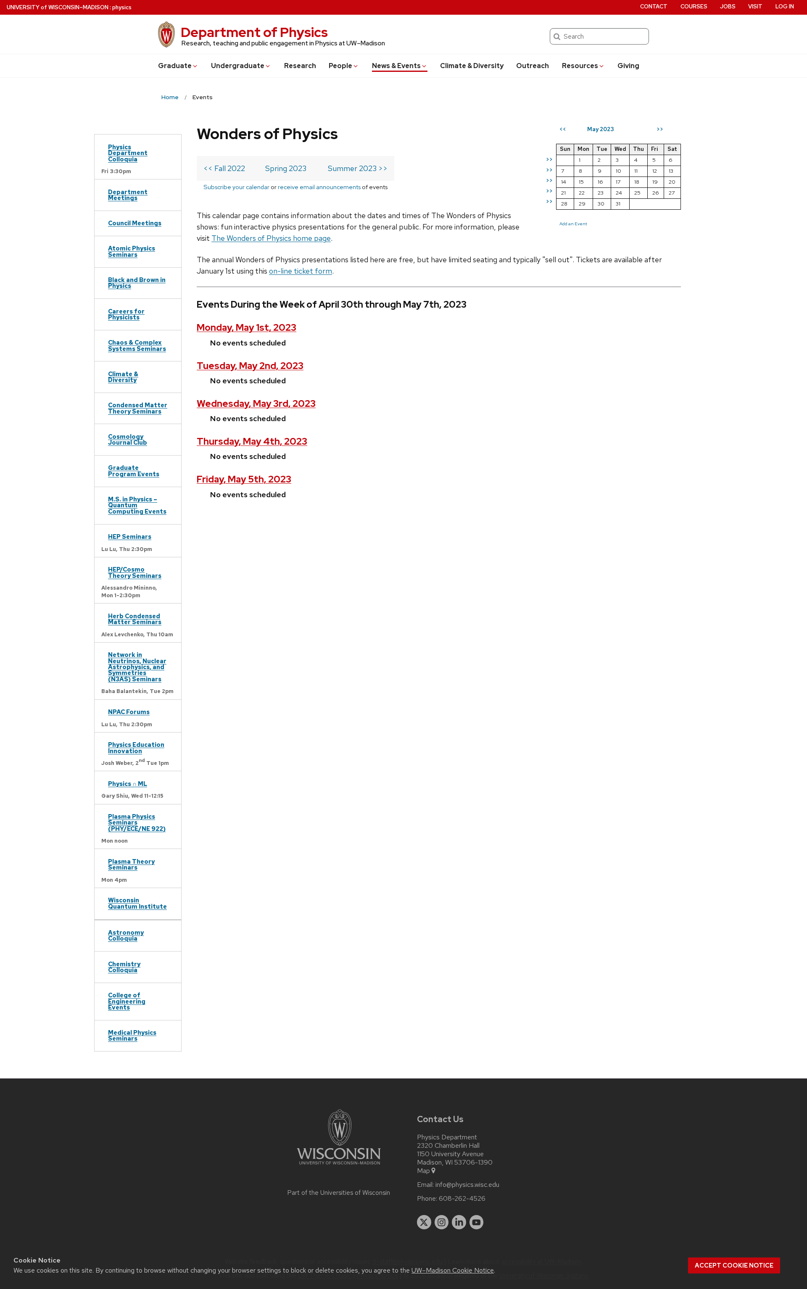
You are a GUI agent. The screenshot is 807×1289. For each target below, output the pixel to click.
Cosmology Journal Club (127, 439)
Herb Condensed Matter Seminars (134, 619)
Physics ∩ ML (127, 784)
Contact (653, 6)
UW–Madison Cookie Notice (452, 1270)
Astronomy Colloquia (126, 935)
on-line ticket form (300, 271)
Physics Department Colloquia (128, 153)
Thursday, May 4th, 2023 (252, 441)
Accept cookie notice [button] (734, 1265)
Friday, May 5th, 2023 (244, 479)
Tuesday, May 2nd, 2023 (250, 366)
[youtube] (476, 1222)
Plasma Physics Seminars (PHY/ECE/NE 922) (137, 822)
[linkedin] (459, 1222)
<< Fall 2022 (224, 168)
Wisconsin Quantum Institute (137, 903)
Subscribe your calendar (236, 187)
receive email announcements (319, 187)
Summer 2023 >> (358, 168)
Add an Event (573, 224)
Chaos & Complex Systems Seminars (137, 345)
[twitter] (424, 1222)
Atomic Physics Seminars (131, 251)
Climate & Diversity (472, 65)
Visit (755, 6)
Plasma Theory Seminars (131, 864)
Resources (580, 65)
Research (300, 65)
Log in (784, 6)
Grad (175, 65)
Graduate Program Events (133, 470)
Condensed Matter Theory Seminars (137, 408)
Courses (693, 6)
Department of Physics (254, 32)
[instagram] (442, 1222)
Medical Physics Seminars (132, 1035)
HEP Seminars (129, 536)
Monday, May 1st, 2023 (246, 328)
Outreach (532, 65)
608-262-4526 (462, 1198)
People (340, 65)
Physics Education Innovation (136, 747)
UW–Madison (57, 7)
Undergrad (237, 65)
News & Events (396, 65)
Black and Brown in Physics (137, 283)
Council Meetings (134, 223)
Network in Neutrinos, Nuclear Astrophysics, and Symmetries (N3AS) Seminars (137, 667)
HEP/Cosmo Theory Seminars (134, 572)
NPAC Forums (129, 712)
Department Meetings (128, 195)
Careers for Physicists (126, 314)
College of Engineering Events (126, 1001)
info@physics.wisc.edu (467, 1185)
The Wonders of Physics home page (271, 238)
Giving (628, 65)
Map (423, 1171)
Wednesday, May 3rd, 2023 (256, 404)
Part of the (338, 1193)
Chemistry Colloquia (124, 967)
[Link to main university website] (339, 1166)
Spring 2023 (285, 168)
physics (122, 7)
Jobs (728, 6)
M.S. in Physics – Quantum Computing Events (137, 505)
